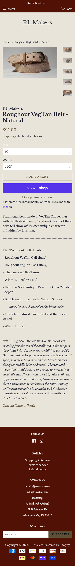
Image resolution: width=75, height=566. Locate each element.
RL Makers (37, 22)
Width (7, 160)
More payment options (37, 197)
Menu (11, 9)
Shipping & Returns (37, 460)
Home (6, 42)
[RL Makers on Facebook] (34, 441)
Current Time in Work (19, 405)
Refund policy (38, 469)
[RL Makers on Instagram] (41, 441)
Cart (69, 9)
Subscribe (60, 534)
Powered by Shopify (57, 545)
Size (5, 145)
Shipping (9, 136)
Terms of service (37, 465)
